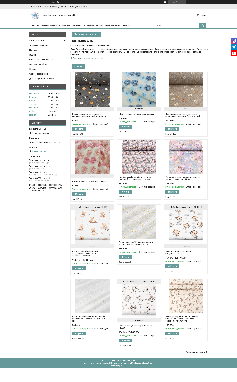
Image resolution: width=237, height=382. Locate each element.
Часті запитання (112, 26)
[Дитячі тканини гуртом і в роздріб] (35, 15)
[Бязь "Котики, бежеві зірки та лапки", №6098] (139, 301)
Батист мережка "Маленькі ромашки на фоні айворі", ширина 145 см (136, 243)
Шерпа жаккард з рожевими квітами (89, 181)
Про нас (66, 26)
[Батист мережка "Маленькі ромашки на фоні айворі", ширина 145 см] (139, 222)
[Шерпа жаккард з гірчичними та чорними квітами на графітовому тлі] (92, 89)
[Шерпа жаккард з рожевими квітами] (92, 157)
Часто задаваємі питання (41, 59)
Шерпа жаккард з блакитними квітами (136, 114)
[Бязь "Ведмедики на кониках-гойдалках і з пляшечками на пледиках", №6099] (92, 227)
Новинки (127, 26)
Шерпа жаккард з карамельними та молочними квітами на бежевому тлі (182, 115)
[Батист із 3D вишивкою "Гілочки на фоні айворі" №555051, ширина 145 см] (92, 296)
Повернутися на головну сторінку (89, 58)
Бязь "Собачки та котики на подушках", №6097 (178, 252)
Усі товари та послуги (195, 352)
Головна (35, 26)
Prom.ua (131, 361)
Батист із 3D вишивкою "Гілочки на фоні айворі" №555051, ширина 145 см (88, 318)
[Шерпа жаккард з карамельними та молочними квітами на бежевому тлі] (185, 89)
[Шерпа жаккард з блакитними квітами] (139, 89)
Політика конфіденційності (142, 363)
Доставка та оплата (93, 26)
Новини (32, 69)
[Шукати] (202, 25)
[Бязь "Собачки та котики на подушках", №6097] (185, 227)
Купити (80, 129)
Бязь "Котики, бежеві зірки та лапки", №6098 (136, 327)
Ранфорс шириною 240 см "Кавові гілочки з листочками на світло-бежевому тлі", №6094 (181, 318)
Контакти (77, 26)
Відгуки (32, 55)
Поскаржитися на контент (121, 363)
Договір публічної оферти (41, 78)
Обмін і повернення (38, 74)
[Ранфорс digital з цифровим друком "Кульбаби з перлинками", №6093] (139, 157)
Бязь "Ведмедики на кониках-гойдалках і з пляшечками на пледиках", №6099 (86, 253)
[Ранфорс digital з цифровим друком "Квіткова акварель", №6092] (185, 157)
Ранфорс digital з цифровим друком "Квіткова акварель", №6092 (182, 178)
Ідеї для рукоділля (38, 64)
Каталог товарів (49, 26)
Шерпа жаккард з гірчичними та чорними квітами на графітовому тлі (89, 115)
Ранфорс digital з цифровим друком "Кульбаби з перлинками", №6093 (136, 178)
